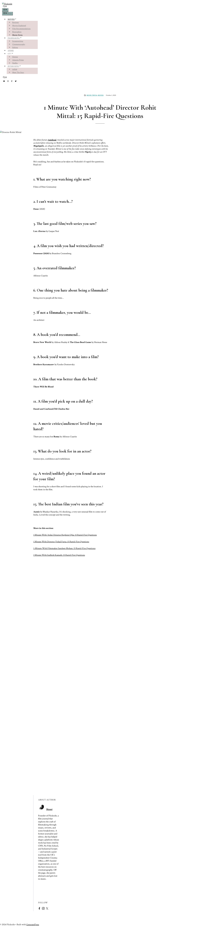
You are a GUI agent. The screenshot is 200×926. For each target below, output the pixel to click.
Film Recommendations (21, 28)
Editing (15, 47)
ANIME (11, 50)
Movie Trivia (17, 35)
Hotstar (15, 57)
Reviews (15, 22)
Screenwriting (17, 41)
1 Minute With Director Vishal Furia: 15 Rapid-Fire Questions (61, 541)
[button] (5, 6)
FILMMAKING (14, 38)
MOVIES (11, 19)
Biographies (16, 32)
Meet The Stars (18, 72)
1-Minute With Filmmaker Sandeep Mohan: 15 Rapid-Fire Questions (64, 548)
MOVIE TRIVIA (92, 95)
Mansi (49, 809)
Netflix (15, 63)
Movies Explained (19, 25)
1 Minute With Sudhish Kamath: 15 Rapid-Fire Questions (59, 555)
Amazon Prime (18, 60)
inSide (14, 69)
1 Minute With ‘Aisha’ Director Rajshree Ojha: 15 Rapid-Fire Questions (65, 534)
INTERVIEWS (13, 66)
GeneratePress (32, 924)
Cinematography (18, 44)
